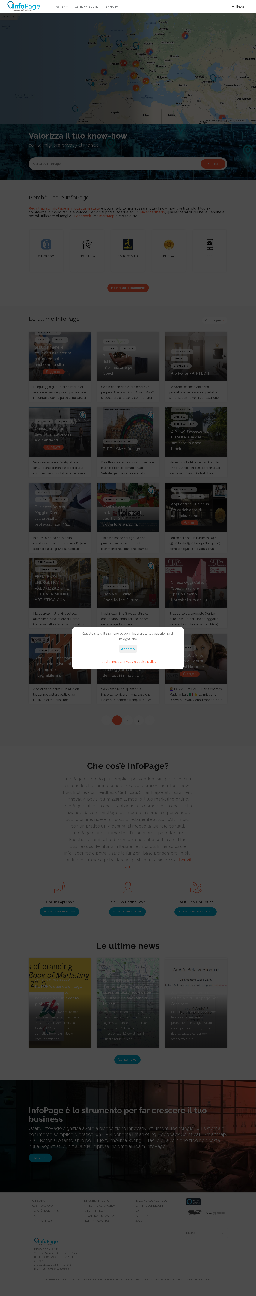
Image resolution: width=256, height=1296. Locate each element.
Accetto (128, 649)
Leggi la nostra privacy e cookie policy (128, 661)
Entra (239, 6)
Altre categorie (87, 7)
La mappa (112, 7)
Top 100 (59, 7)
